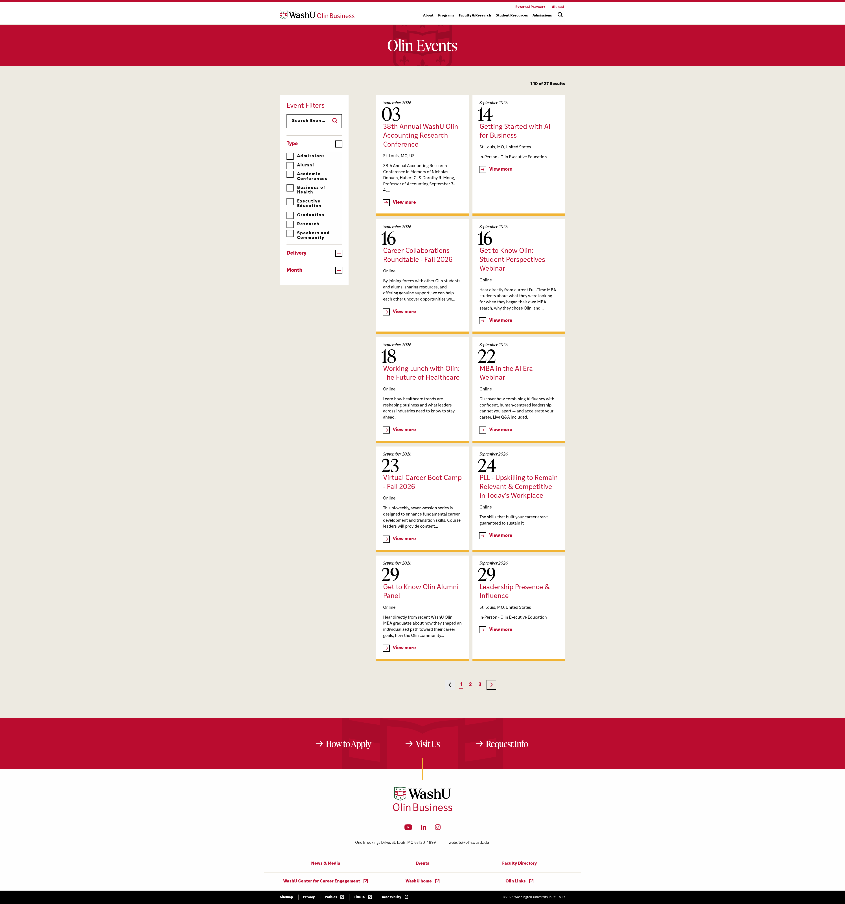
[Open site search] (560, 15)
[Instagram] (438, 828)
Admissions (311, 156)
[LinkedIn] (423, 828)
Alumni (305, 165)
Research (308, 224)
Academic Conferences (312, 176)
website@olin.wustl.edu (469, 843)
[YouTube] (408, 828)
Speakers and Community (313, 235)
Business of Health (311, 190)
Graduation (311, 215)
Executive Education (309, 203)
